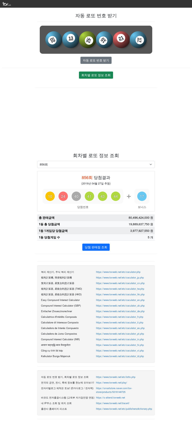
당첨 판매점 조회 (96, 247)
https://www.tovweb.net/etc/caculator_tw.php (120, 288)
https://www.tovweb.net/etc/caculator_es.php (120, 328)
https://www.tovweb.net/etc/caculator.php (118, 272)
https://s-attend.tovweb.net (110, 397)
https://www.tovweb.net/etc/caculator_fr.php (119, 317)
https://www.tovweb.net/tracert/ (113, 403)
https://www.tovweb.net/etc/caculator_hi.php (120, 345)
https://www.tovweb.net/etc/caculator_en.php (120, 300)
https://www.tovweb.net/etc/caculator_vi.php (120, 350)
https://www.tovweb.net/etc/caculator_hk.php (120, 294)
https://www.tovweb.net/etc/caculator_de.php (120, 311)
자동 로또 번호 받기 (96, 60)
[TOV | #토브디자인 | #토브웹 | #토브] (6, 3)
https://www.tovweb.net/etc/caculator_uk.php (120, 305)
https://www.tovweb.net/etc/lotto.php (115, 377)
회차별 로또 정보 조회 (96, 75)
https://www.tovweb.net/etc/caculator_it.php (119, 322)
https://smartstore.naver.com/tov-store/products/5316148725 (114, 390)
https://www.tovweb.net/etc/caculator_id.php (120, 356)
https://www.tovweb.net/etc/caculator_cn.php (120, 283)
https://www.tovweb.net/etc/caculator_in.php (120, 339)
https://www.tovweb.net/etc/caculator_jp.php (120, 277)
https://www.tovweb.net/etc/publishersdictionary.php (124, 408)
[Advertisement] (96, 119)
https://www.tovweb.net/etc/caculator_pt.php (120, 333)
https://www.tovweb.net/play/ (111, 382)
